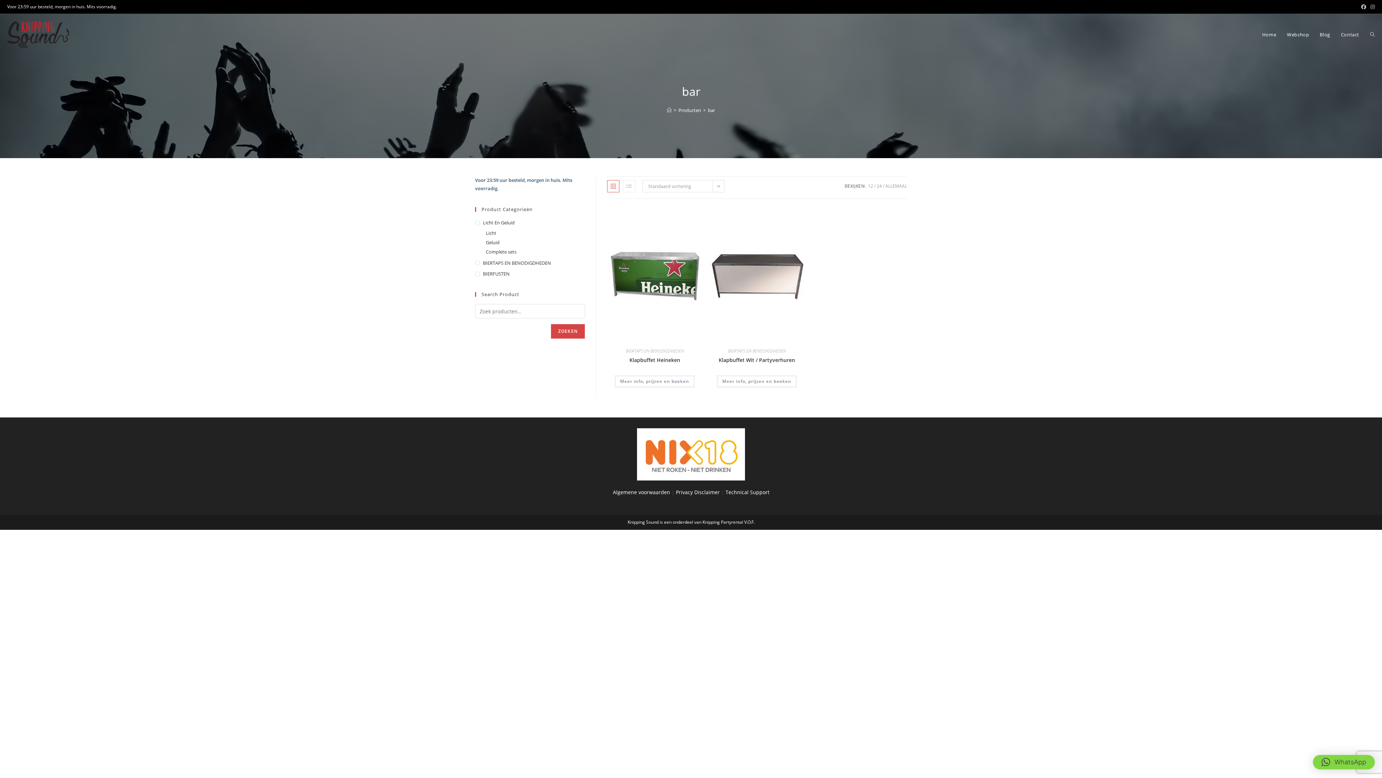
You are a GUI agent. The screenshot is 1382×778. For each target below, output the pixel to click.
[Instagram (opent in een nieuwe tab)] (1371, 6)
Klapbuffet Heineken (654, 360)
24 (879, 186)
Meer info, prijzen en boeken (654, 381)
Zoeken (568, 331)
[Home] (669, 110)
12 (870, 186)
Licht (491, 233)
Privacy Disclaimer (698, 492)
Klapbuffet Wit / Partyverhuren (757, 360)
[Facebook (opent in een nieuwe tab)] (1363, 6)
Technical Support (747, 492)
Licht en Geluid (499, 222)
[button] (1344, 762)
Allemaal (896, 186)
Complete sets (501, 252)
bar (711, 110)
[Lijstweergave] (629, 186)
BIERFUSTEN (496, 273)
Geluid (493, 242)
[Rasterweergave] (613, 186)
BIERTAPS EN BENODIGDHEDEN (655, 351)
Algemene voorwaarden (641, 492)
